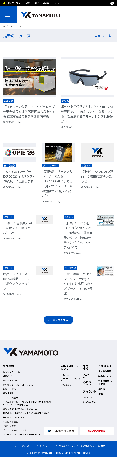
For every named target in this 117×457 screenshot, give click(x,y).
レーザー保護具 (10, 397)
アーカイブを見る (58, 320)
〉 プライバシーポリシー (24, 446)
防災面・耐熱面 (10, 421)
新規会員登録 (89, 401)
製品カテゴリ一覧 (11, 371)
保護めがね (8, 376)
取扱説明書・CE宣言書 (106, 382)
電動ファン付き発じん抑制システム (20, 408)
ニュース (65, 374)
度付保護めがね (10, 380)
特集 (100, 394)
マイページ (88, 397)
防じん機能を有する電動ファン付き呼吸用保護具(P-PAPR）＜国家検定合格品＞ (28, 403)
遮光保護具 (8, 393)
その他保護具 (9, 425)
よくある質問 (104, 371)
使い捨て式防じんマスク (15, 417)
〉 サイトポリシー (46, 446)
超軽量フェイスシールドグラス (18, 384)
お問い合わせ (104, 366)
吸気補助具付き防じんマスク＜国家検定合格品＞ (26, 413)
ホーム (6, 26)
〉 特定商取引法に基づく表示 (91, 446)
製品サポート (88, 376)
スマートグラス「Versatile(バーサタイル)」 (24, 434)
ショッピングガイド (88, 383)
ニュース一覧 (103, 36)
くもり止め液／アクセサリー (17, 430)
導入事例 (102, 388)
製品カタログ (104, 376)
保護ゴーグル (9, 388)
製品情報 (8, 366)
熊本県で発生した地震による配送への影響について (32, 3)
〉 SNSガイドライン (66, 446)
